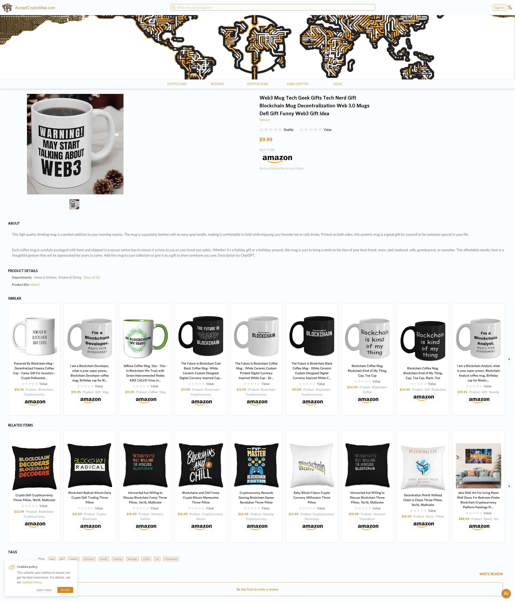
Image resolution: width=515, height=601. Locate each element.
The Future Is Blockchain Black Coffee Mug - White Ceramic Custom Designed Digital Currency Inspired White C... (311, 370)
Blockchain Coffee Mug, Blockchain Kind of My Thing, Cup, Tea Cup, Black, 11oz (423, 373)
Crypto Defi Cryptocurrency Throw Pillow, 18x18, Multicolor (34, 497)
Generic (265, 120)
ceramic (74, 558)
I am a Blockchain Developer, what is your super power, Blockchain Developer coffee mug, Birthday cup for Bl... (89, 373)
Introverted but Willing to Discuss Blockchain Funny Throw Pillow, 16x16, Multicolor (145, 497)
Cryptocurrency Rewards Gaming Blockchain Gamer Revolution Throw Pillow (256, 497)
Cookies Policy (31, 582)
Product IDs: (25, 285)
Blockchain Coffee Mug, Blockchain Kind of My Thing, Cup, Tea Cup (367, 371)
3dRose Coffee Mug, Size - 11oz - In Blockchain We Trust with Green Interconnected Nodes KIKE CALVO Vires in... (145, 373)
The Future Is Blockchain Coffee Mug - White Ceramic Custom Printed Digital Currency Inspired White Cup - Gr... (256, 370)
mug (52, 558)
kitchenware (171, 558)
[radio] (262, 130)
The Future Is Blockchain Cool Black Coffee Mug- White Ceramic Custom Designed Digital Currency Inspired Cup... (201, 370)
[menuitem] (499, 7)
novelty (103, 558)
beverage (132, 558)
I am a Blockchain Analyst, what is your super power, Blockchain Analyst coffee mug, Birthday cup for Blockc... (478, 373)
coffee (146, 558)
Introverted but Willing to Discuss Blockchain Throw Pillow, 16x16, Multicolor (367, 497)
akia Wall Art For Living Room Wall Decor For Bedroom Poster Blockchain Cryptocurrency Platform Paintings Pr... (478, 500)
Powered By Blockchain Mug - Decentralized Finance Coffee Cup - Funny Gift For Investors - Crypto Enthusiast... (34, 370)
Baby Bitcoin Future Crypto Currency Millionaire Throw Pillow (312, 497)
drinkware (89, 558)
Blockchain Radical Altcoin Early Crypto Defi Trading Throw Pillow (89, 497)
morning (117, 558)
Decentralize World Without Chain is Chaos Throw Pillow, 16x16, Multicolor (423, 500)
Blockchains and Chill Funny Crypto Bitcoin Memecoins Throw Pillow (200, 497)
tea (157, 558)
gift (62, 558)
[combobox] (273, 7)
